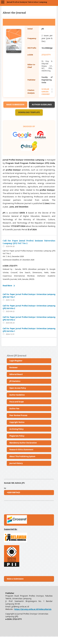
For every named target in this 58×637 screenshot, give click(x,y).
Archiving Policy (16, 429)
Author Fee (14, 408)
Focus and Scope (16, 401)
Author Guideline (17, 395)
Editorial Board (16, 374)
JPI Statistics (14, 381)
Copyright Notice (16, 422)
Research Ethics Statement (21, 449)
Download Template (29, 112)
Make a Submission (15, 579)
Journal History (16, 463)
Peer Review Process (18, 415)
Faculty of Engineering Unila (47, 80)
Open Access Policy (17, 388)
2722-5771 (46, 54)
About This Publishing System (22, 456)
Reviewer (13, 367)
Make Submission (15, 104)
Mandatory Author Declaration (23, 443)
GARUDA (45, 92)
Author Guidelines (42, 104)
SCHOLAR (45, 89)
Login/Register (15, 360)
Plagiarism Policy (16, 436)
